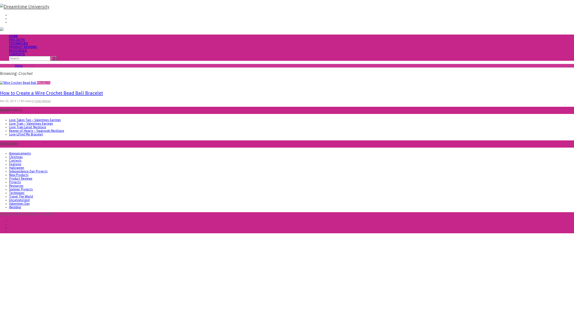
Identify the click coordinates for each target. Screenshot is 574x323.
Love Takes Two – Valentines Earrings (35, 120)
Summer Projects (21, 189)
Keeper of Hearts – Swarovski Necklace (36, 131)
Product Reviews (23, 47)
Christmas (16, 157)
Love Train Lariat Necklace (27, 127)
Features (15, 164)
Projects (17, 40)
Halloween (16, 168)
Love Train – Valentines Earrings (31, 123)
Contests (17, 54)
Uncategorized (19, 200)
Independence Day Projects (28, 171)
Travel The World (21, 196)
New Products (18, 175)
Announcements (20, 153)
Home (13, 36)
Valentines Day (19, 203)
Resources (18, 50)
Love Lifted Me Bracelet (26, 134)
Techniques (18, 43)
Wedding (15, 207)
